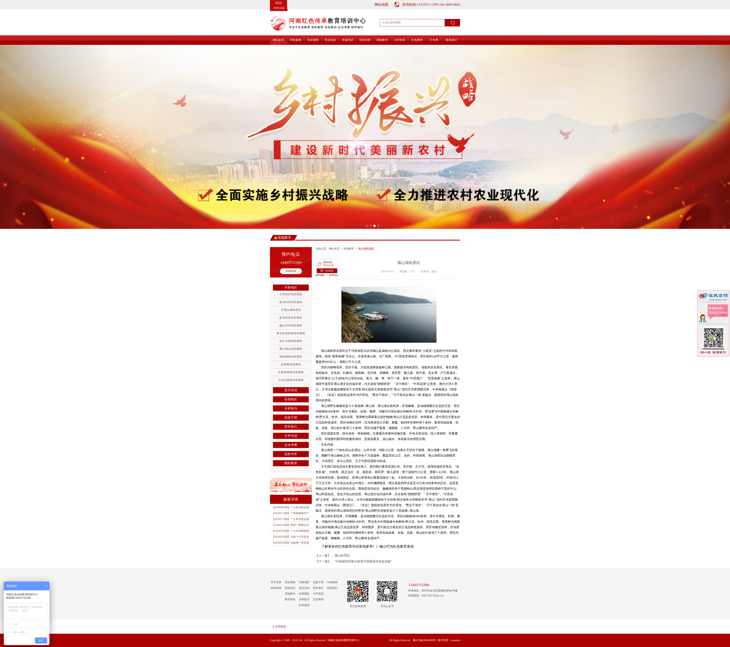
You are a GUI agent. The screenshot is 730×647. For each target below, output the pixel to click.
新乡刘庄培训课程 (290, 300)
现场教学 (382, 40)
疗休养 (434, 40)
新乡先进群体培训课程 (291, 331)
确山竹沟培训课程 (290, 324)
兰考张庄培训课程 (290, 292)
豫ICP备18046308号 (424, 638)
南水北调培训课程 (290, 339)
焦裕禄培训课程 (291, 363)
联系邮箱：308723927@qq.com (426, 594)
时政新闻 (296, 40)
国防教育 (290, 461)
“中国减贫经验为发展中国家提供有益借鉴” (363, 559)
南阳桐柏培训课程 (290, 355)
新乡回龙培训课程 (290, 316)
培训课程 (313, 40)
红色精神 (417, 40)
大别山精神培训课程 (291, 378)
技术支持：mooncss (449, 638)
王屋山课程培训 (291, 308)
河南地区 (290, 286)
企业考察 (290, 443)
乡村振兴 (290, 406)
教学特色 (290, 597)
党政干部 (290, 416)
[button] (55, 136)
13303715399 (290, 261)
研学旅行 (290, 425)
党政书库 (290, 452)
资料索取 (320, 273)
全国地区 (290, 397)
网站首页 (278, 40)
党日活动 (290, 388)
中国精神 (332, 580)
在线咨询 (291, 269)
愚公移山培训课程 (290, 347)
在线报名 (329, 269)
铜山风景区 (342, 554)
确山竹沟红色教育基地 (396, 545)
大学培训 (399, 40)
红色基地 (304, 603)
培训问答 (365, 40)
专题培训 (347, 40)
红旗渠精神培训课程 (291, 370)
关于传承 (276, 580)
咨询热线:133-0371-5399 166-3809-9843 (431, 4)
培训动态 (330, 40)
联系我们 (451, 40)
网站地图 (381, 4)
